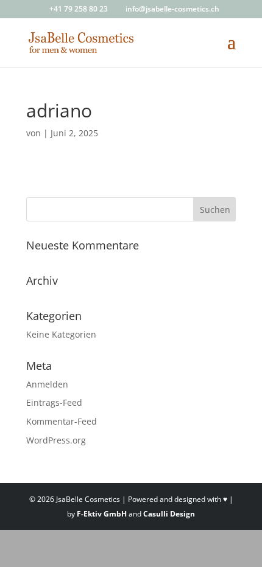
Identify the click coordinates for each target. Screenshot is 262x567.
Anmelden (47, 384)
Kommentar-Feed (61, 421)
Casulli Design (169, 514)
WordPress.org (56, 440)
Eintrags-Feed (54, 402)
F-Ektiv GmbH (102, 514)
